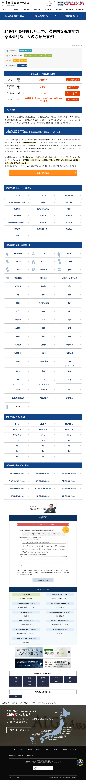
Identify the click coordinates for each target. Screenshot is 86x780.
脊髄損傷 (43, 390)
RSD (18, 406)
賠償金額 (17, 229)
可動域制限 (18, 278)
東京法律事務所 (68, 474)
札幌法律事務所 (43, 474)
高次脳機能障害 (18, 398)
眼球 (69, 311)
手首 (69, 286)
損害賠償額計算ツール (71, 16)
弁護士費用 (69, 9)
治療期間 (17, 209)
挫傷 (44, 295)
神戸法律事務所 (17, 496)
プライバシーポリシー (15, 777)
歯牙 (69, 303)
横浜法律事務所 (17, 489)
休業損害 (43, 215)
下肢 (44, 382)
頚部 (18, 361)
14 (17, 424)
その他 (17, 235)
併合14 (43, 429)
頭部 (70, 363)
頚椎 (44, 353)
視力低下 (18, 345)
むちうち (69, 380)
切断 (69, 270)
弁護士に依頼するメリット (43, 16)
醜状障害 (69, 345)
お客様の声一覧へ (43, 580)
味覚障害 (43, 278)
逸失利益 (43, 222)
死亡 (18, 311)
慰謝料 (16, 9)
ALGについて (50, 3)
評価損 (69, 209)
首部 (69, 371)
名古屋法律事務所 (43, 489)
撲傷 (18, 303)
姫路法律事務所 (43, 496)
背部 (69, 328)
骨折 (18, 390)
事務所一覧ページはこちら (19, 730)
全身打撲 (43, 270)
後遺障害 (27, 9)
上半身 (69, 261)
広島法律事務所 (17, 474)
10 (43, 440)
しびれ (43, 253)
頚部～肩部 (44, 361)
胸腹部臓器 (44, 398)
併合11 (69, 424)
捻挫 (69, 295)
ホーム (5, 9)
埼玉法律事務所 (43, 481)
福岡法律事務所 (22, 65)
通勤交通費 (17, 215)
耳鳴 (44, 320)
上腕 (18, 270)
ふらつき (18, 261)
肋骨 (69, 320)
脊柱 (69, 390)
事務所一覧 (80, 9)
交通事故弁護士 (72, 777)
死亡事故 (69, 229)
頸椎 (18, 371)
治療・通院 (68, 202)
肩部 (44, 328)
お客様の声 (49, 5)
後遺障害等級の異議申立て (17, 222)
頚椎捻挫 (69, 353)
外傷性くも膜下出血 (69, 278)
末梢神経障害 (44, 303)
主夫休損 (17, 195)
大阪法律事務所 (68, 489)
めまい (43, 261)
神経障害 (18, 320)
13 (43, 435)
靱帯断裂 (18, 353)
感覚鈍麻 (18, 286)
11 (17, 440)
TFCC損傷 (18, 253)
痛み (44, 311)
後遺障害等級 (69, 195)
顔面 (44, 371)
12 (69, 435)
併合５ (69, 429)
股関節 (17, 328)
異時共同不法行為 (43, 209)
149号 (43, 424)
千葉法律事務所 (68, 481)
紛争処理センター (43, 229)
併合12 (17, 429)
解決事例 (59, 9)
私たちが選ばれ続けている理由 (14, 16)
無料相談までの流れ (51, 1)
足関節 (43, 345)
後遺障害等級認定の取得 (17, 202)
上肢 (18, 382)
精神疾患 (69, 398)
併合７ (17, 435)
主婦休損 (43, 195)
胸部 (18, 336)
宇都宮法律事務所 (17, 481)
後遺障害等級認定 (43, 173)
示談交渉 (37, 9)
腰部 (69, 336)
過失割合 (48, 9)
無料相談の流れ (13, 755)
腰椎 (44, 336)
